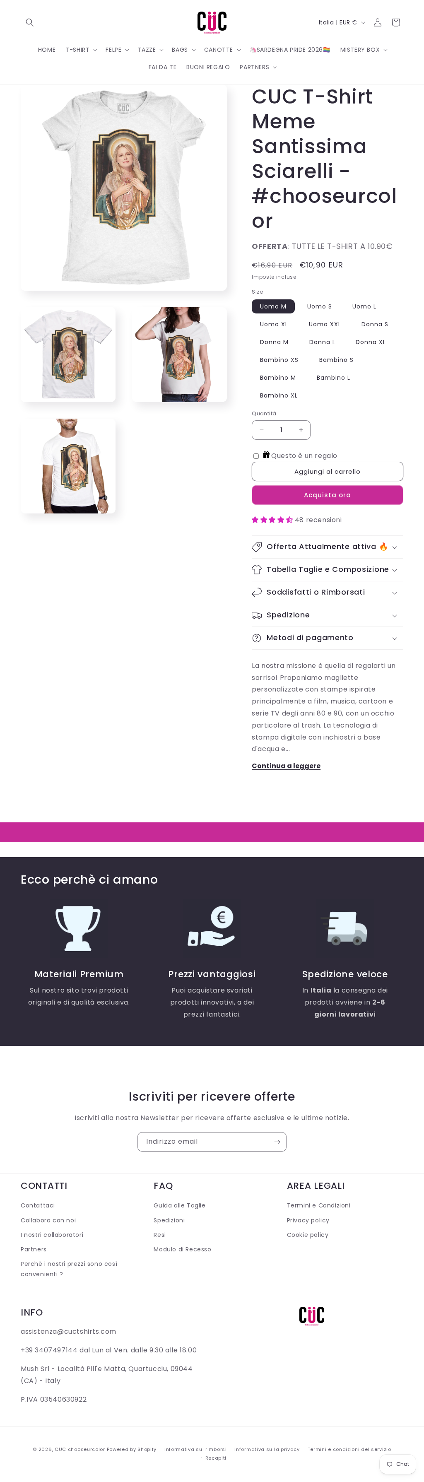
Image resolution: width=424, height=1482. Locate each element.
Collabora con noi (48, 1220)
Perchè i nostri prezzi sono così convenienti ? (69, 1269)
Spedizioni (169, 1220)
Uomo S (319, 306)
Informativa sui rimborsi (195, 1449)
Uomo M (273, 306)
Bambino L (333, 378)
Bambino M (278, 378)
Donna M (274, 342)
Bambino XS (279, 360)
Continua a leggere (286, 766)
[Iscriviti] (277, 1142)
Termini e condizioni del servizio (349, 1449)
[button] (30, 22)
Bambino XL (279, 395)
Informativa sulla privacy (267, 1449)
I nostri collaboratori (52, 1235)
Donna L (322, 342)
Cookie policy (308, 1235)
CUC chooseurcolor (80, 1449)
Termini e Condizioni (319, 1205)
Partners (34, 1249)
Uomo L (364, 306)
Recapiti (216, 1458)
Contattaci (38, 1205)
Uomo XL (274, 324)
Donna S (374, 324)
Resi (160, 1235)
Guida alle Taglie (179, 1205)
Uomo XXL (325, 324)
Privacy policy (308, 1220)
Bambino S (336, 360)
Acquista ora (327, 495)
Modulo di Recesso (182, 1249)
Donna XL (371, 342)
